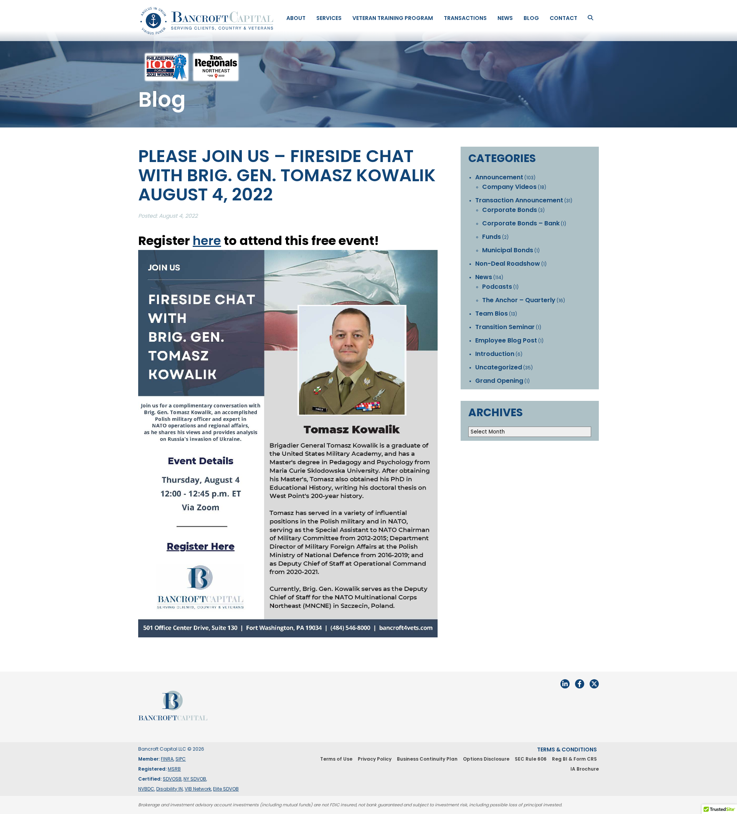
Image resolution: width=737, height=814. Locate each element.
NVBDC (146, 789)
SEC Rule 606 (531, 759)
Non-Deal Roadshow (507, 263)
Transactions (465, 18)
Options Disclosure (486, 759)
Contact (563, 18)
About (296, 18)
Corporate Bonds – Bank (521, 223)
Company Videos (509, 186)
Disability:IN (169, 789)
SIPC (180, 759)
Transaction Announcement (519, 200)
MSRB (174, 769)
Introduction (494, 353)
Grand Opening (499, 380)
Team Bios (491, 313)
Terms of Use (336, 759)
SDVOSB (172, 779)
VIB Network (198, 789)
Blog (531, 18)
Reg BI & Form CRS (574, 759)
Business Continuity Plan (427, 759)
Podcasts (497, 286)
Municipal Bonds (507, 250)
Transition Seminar (505, 327)
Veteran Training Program (392, 18)
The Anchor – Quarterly (518, 300)
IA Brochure (584, 769)
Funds (491, 236)
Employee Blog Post (506, 340)
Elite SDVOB (226, 789)
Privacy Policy (375, 759)
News (505, 18)
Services (329, 18)
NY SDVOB (194, 779)
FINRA (167, 759)
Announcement (499, 177)
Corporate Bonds (509, 209)
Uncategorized (498, 367)
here (207, 240)
